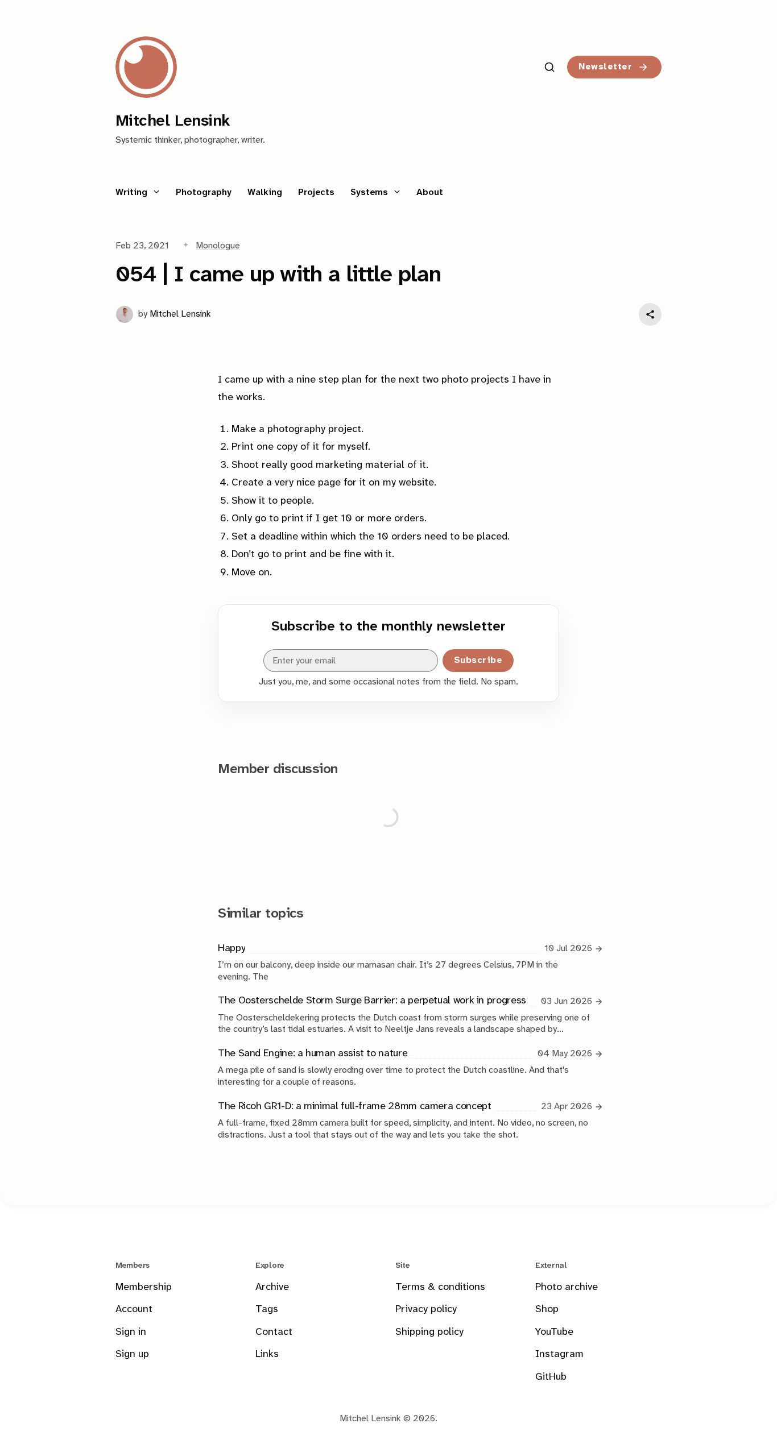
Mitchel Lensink (180, 314)
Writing (132, 192)
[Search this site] (549, 67)
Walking (264, 192)
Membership (143, 1287)
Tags (266, 1309)
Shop (547, 1309)
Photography (204, 192)
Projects (316, 192)
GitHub (551, 1377)
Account (133, 1309)
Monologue (218, 246)
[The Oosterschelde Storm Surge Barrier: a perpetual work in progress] (405, 1014)
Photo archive (566, 1287)
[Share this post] (650, 314)
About (429, 192)
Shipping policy (429, 1332)
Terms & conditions (440, 1287)
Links (267, 1354)
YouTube (554, 1332)
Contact (273, 1332)
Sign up (132, 1354)
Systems (370, 192)
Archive (272, 1287)
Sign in (130, 1332)
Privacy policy (426, 1309)
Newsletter (605, 67)
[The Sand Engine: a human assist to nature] (405, 1066)
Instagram (559, 1354)
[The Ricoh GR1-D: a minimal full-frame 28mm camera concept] (405, 1119)
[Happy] (405, 961)
